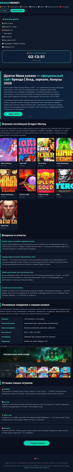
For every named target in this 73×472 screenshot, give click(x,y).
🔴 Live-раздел (64, 7)
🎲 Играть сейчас (13, 114)
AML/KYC (46, 467)
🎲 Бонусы (41, 7)
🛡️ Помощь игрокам (51, 7)
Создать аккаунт (17, 10)
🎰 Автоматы (24, 7)
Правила (26, 467)
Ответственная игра (36, 467)
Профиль (4, 10)
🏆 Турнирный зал (13, 7)
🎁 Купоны (3, 7)
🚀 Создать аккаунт (36, 443)
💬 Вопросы (33, 7)
